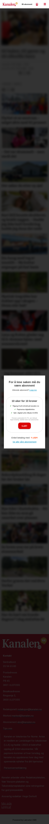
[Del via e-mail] (28, 73)
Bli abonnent (27, 4)
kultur (17, 84)
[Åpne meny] (45, 4)
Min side (6, 803)
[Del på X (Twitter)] (24, 73)
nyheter (7, 84)
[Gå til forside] (10, 4)
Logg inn (37, 4)
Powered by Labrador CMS (25, 820)
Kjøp (24, 426)
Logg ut (6, 807)
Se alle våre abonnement (24, 442)
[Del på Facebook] (20, 73)
